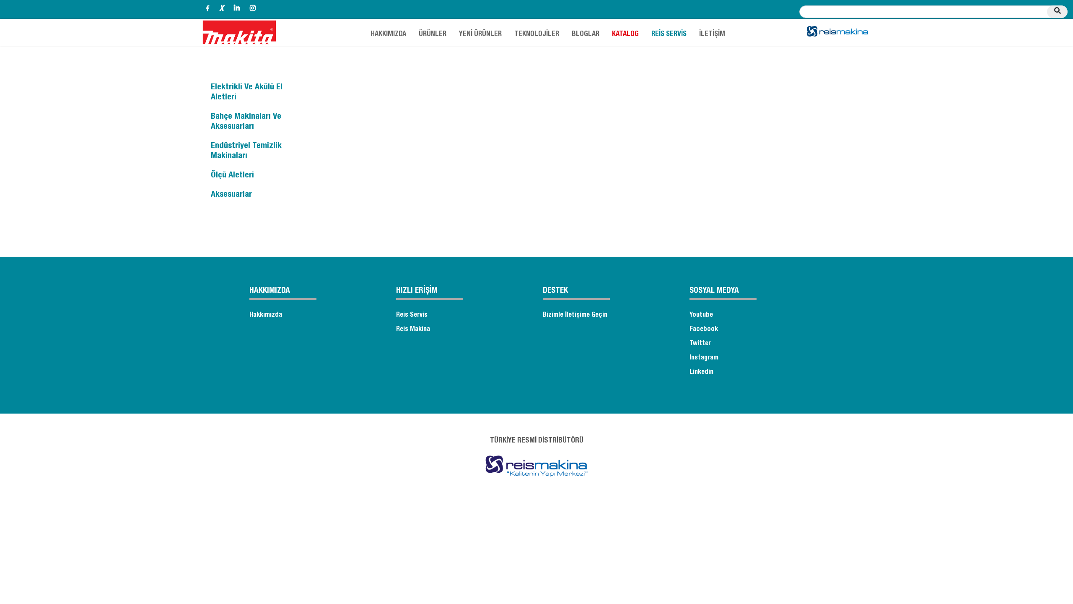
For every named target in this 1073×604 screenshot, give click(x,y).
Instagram (703, 358)
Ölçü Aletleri (232, 176)
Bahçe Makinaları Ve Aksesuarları (246, 122)
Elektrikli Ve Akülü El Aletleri (247, 92)
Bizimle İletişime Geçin (575, 315)
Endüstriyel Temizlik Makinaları (246, 151)
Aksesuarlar (231, 195)
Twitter (700, 344)
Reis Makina (413, 329)
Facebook (703, 329)
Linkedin (701, 372)
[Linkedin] (237, 9)
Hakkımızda (265, 315)
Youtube (701, 315)
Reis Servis (412, 315)
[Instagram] (253, 9)
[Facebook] (207, 9)
